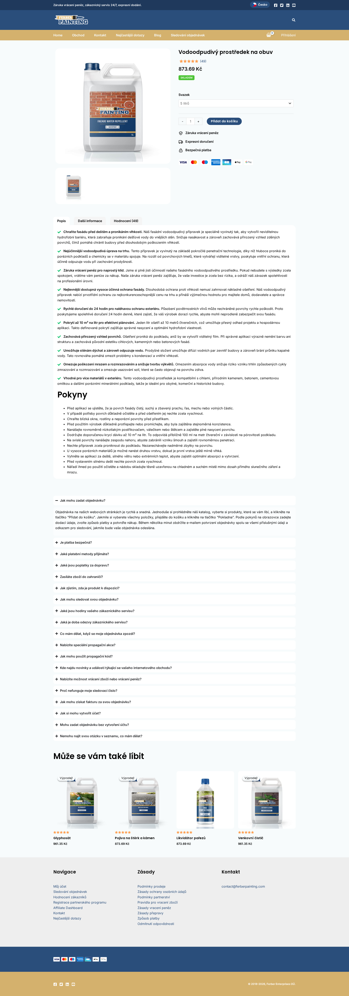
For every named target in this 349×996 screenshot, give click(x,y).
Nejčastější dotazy (130, 35)
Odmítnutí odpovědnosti (156, 924)
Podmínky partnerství (154, 897)
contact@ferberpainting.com (243, 886)
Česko (262, 5)
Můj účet (59, 886)
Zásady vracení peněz (154, 908)
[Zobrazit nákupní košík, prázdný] (268, 35)
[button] (294, 20)
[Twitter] (282, 5)
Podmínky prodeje (151, 886)
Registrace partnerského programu (79, 902)
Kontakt (100, 35)
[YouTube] (294, 5)
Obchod (78, 35)
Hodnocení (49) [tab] (126, 221)
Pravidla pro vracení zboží (158, 902)
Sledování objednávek (188, 35)
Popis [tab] (61, 221)
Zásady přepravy (150, 913)
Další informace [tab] (90, 221)
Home (57, 35)
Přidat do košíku (224, 121)
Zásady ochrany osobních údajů (162, 892)
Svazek (184, 95)
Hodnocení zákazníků (69, 897)
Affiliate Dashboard (68, 908)
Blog (157, 35)
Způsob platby (149, 918)
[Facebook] (276, 5)
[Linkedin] (288, 5)
